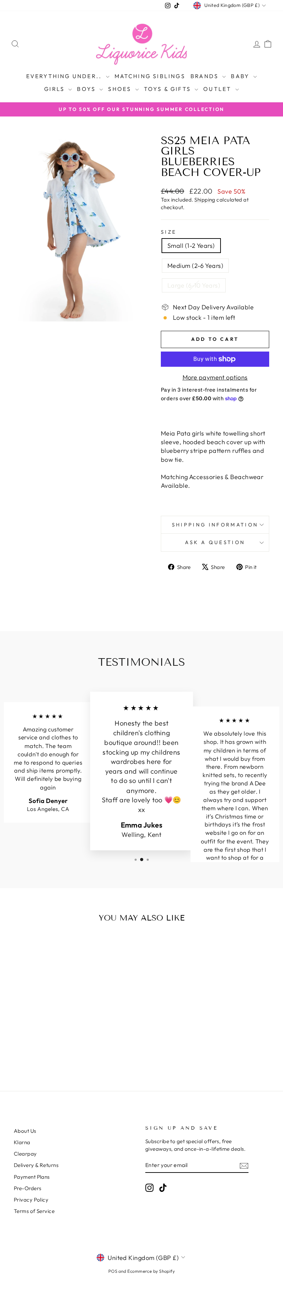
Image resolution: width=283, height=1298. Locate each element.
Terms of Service (34, 1211)
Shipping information (215, 525)
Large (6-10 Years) (193, 285)
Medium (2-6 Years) (195, 266)
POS (112, 1271)
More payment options (215, 377)
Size (168, 232)
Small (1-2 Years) (191, 246)
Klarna (22, 1142)
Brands (206, 76)
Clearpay (25, 1153)
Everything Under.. (65, 76)
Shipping (204, 199)
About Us (25, 1131)
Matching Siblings (150, 76)
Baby (241, 76)
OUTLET (218, 88)
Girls (55, 88)
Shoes (120, 88)
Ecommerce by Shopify (151, 1271)
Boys (87, 88)
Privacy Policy (31, 1199)
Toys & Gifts (168, 88)
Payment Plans (32, 1177)
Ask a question (215, 542)
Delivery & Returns (36, 1165)
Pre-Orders (27, 1188)
